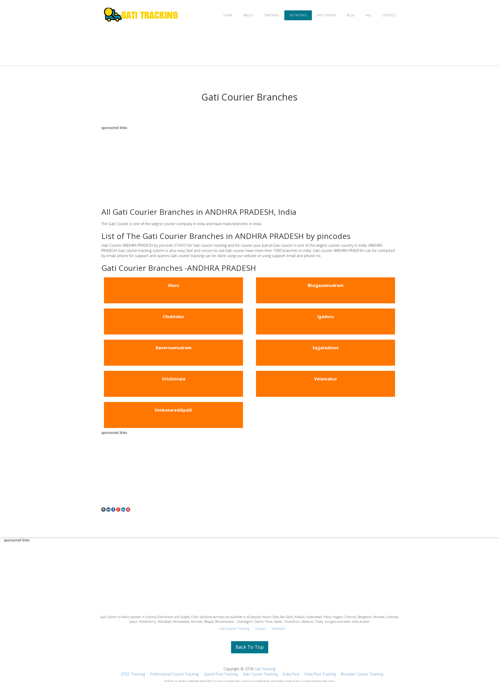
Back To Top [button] (249, 647)
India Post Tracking (320, 674)
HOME (228, 15)
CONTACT (389, 15)
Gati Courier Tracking (234, 628)
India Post (291, 674)
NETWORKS (298, 15)
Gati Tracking (264, 668)
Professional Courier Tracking (174, 674)
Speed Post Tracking (221, 674)
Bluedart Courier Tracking (362, 674)
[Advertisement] (249, 166)
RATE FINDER (326, 15)
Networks (278, 628)
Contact (260, 628)
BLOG (351, 15)
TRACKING (271, 15)
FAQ (368, 15)
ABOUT (248, 15)
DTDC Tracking (133, 674)
